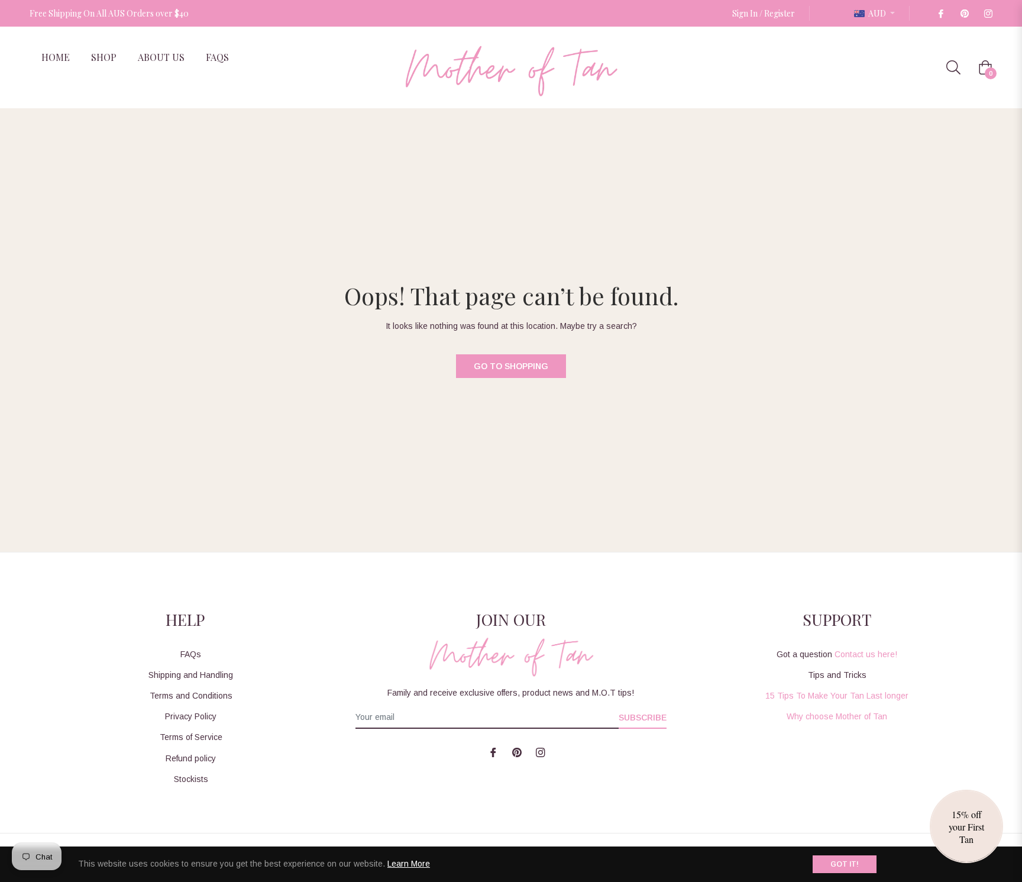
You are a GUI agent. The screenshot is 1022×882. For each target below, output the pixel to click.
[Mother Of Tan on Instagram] (987, 13)
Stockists (191, 779)
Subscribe (643, 717)
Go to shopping (511, 366)
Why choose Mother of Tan (837, 716)
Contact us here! (866, 654)
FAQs (190, 654)
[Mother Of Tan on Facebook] (940, 13)
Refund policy (191, 758)
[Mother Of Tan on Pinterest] (964, 13)
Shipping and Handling (190, 675)
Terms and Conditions (191, 695)
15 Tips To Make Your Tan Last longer (836, 695)
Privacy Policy (190, 716)
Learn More (408, 863)
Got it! (844, 864)
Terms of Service (191, 737)
